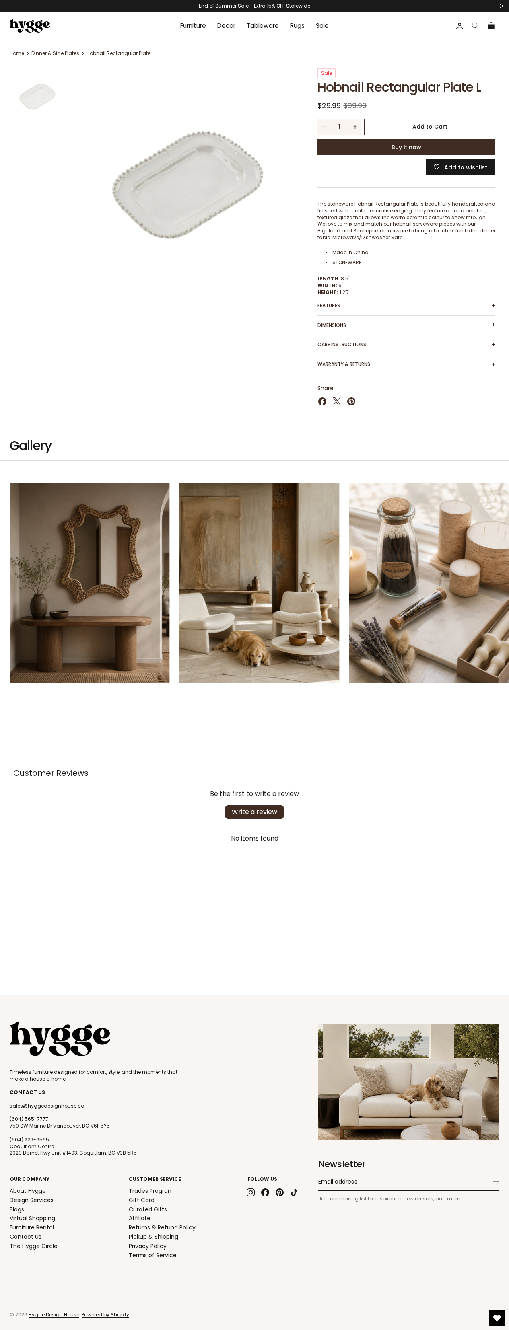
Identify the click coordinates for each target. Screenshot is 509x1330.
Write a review (254, 811)
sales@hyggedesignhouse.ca (47, 1106)
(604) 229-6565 (29, 1140)
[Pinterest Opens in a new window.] (351, 401)
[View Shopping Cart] (491, 26)
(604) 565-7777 (29, 1119)
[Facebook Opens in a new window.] (322, 401)
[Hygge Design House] (60, 1039)
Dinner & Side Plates (55, 53)
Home (17, 53)
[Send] (496, 1181)
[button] (475, 26)
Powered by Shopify (105, 1314)
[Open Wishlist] (497, 1318)
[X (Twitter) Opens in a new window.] (337, 401)
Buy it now (406, 147)
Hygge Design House (54, 1314)
